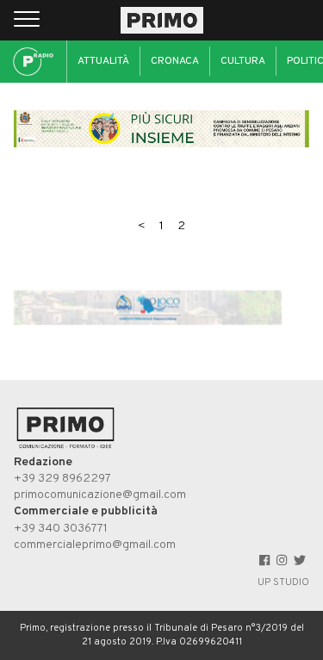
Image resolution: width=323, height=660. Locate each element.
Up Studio (283, 582)
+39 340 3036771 (61, 528)
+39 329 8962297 (62, 478)
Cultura (243, 61)
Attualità (103, 61)
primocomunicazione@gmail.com (100, 495)
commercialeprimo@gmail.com (95, 545)
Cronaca (175, 61)
